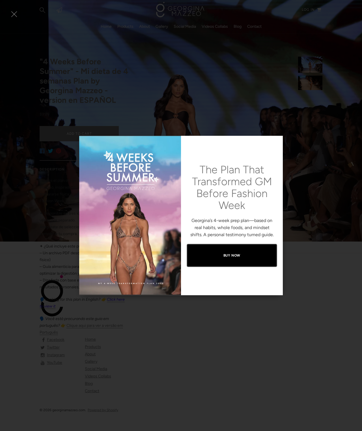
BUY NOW (231, 255)
